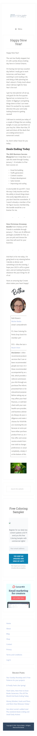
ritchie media (18, 16)
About (8, 629)
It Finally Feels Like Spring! (15, 686)
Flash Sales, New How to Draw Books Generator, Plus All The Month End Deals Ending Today (17, 693)
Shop (8, 639)
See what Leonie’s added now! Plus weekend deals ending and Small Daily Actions (17, 712)
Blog (8, 634)
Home (8, 623)
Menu (20, 29)
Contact (9, 644)
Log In (8, 660)
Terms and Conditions (14, 655)
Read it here (15, 348)
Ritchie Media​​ (16, 321)
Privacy (9, 650)
